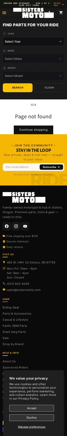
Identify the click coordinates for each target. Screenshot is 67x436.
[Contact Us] (50, 13)
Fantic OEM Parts (15, 326)
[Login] (40, 13)
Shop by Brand (13, 344)
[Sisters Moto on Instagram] (16, 226)
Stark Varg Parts (14, 332)
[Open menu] (4, 12)
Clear (49, 87)
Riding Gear (11, 307)
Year (11, 33)
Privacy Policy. (28, 398)
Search (17, 87)
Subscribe (49, 167)
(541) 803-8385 (18, 283)
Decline (32, 417)
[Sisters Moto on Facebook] (7, 226)
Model (12, 68)
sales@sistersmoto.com (24, 290)
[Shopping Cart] (61, 13)
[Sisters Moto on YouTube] (25, 226)
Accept (31, 408)
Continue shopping (33, 129)
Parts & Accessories (17, 313)
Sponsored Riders (15, 367)
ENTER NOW (59, 4)
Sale (6, 338)
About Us (9, 361)
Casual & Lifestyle (15, 319)
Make (11, 50)
